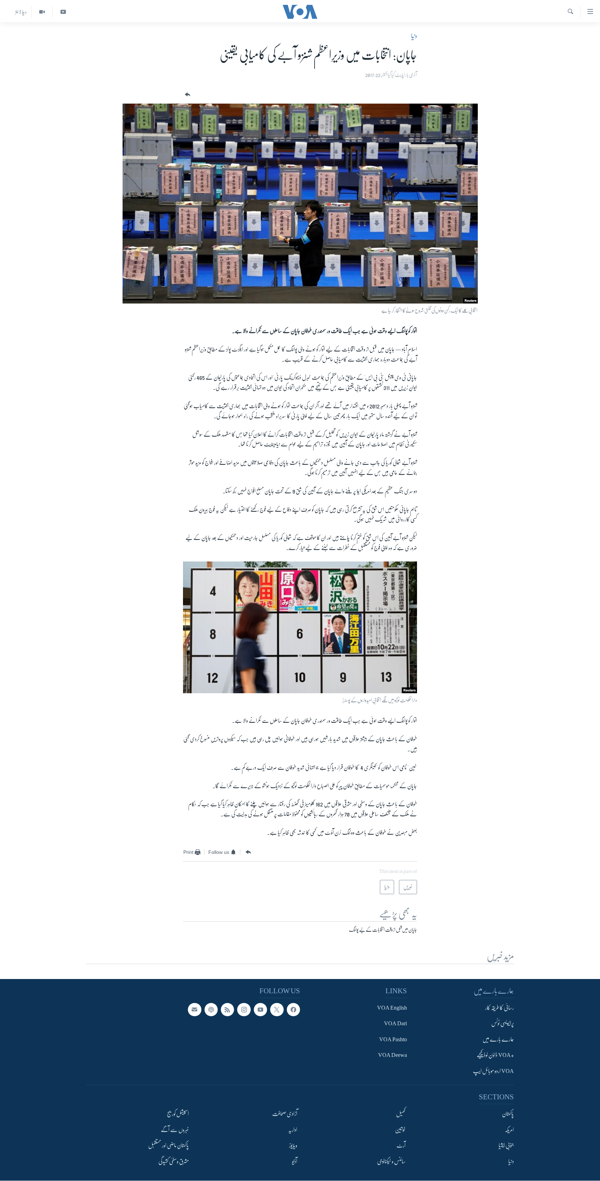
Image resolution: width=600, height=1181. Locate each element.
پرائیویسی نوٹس (502, 1023)
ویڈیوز (293, 1145)
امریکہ (509, 1129)
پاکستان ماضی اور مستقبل (168, 1145)
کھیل (401, 1113)
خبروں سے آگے (175, 1129)
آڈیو (294, 1161)
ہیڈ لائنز (21, 11)
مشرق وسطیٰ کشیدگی (173, 1161)
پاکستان (508, 1113)
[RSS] (227, 1009)
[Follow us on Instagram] (243, 1009)
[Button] (186, 95)
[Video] (41, 12)
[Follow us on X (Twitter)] (276, 1009)
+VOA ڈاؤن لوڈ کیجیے (495, 1055)
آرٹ (401, 1145)
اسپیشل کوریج (178, 1113)
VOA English (392, 1007)
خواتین (400, 1129)
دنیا (414, 36)
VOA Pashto (393, 1039)
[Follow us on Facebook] (293, 1009)
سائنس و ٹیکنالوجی (391, 1161)
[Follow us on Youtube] (260, 1009)
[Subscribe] (194, 1009)
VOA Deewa (392, 1055)
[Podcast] (211, 1009)
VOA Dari (395, 1023)
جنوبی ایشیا (506, 1145)
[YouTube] (63, 12)
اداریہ (292, 1129)
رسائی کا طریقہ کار (499, 1007)
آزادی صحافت (284, 1113)
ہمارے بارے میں (498, 1039)
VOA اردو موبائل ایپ (493, 1071)
